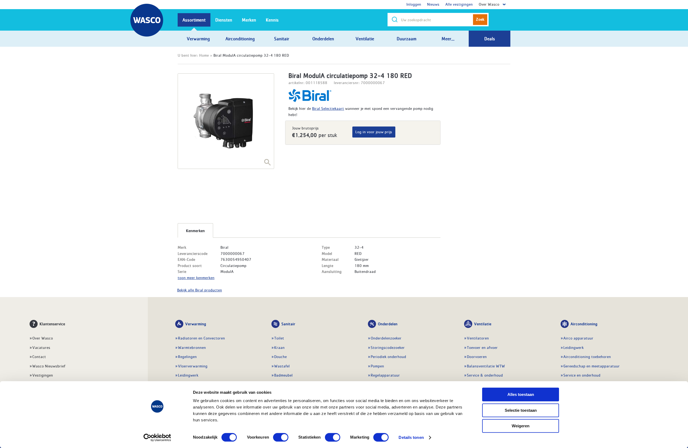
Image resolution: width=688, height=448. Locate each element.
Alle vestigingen (459, 4)
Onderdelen (387, 323)
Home (204, 55)
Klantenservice (52, 323)
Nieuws (433, 4)
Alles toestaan (520, 394)
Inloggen (413, 4)
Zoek (480, 19)
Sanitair (288, 323)
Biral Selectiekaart (328, 108)
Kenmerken (195, 230)
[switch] (280, 437)
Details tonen (411, 437)
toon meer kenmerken (196, 277)
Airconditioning (584, 323)
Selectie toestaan (521, 410)
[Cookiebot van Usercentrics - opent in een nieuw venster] (157, 437)
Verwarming (195, 323)
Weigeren (520, 426)
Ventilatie (482, 323)
